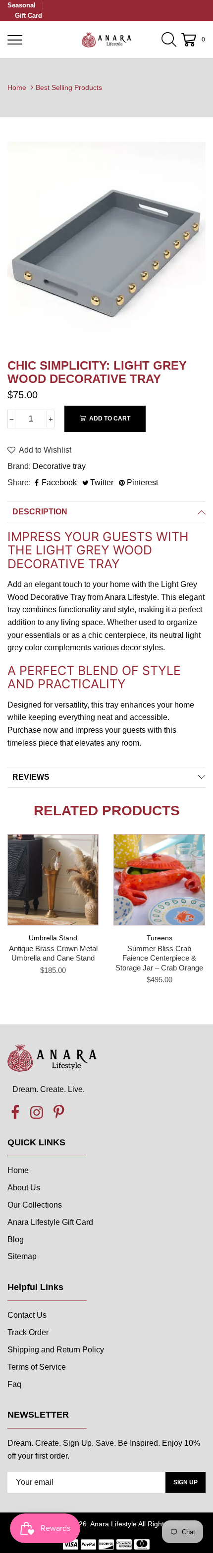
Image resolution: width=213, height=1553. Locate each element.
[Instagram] (36, 1112)
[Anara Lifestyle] (106, 39)
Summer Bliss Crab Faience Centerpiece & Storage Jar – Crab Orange (159, 958)
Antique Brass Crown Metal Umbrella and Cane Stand (53, 953)
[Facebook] (14, 1112)
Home (16, 87)
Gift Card (28, 15)
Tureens (159, 938)
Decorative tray (59, 466)
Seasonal (21, 5)
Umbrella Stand (53, 938)
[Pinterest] (58, 1112)
